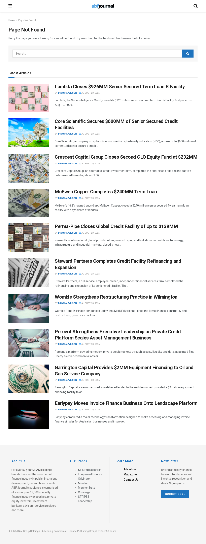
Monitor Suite (86, 487)
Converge (84, 492)
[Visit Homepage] (102, 6)
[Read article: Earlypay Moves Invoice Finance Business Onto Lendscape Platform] (28, 414)
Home (11, 20)
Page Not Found (27, 20)
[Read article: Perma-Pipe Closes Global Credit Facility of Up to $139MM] (28, 237)
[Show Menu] (10, 6)
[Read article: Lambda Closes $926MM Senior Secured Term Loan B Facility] (28, 98)
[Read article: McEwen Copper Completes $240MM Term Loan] (28, 203)
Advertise (130, 469)
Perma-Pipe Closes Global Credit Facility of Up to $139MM (116, 226)
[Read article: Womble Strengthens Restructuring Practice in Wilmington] (28, 308)
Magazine (130, 474)
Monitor (83, 483)
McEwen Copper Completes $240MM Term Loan (106, 192)
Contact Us (131, 479)
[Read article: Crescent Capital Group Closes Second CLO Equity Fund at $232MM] (28, 168)
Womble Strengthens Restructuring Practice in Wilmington (116, 297)
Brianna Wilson (67, 93)
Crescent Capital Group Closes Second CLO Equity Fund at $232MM (126, 157)
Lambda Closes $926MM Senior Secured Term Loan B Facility (120, 86)
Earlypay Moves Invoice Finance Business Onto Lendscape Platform (126, 403)
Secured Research (89, 469)
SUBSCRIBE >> (175, 493)
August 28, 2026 (90, 93)
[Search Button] (196, 6)
